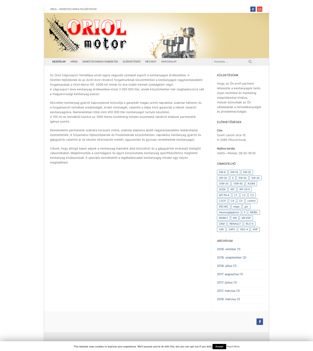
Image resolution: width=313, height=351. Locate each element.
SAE (221, 229)
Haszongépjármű (229, 212)
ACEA (222, 189)
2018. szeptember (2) (232, 257)
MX (235, 217)
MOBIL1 (223, 217)
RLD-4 (249, 223)
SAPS (232, 229)
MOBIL (254, 212)
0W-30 (223, 177)
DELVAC (223, 206)
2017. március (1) (228, 291)
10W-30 (223, 183)
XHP (255, 229)
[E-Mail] (259, 9)
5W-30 (255, 177)
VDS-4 (244, 229)
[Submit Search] (250, 61)
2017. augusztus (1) (230, 274)
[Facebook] (253, 9)
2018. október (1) (229, 249)
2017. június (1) (227, 282)
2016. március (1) (228, 299)
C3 (252, 195)
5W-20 (243, 177)
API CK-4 (244, 189)
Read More (233, 346)
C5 (241, 200)
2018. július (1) (227, 266)
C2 (243, 195)
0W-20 (247, 172)
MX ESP (246, 217)
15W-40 (238, 183)
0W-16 (234, 172)
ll (244, 212)
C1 (235, 195)
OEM (222, 223)
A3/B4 (251, 183)
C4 (232, 200)
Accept (219, 346)
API (232, 189)
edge (236, 206)
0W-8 (222, 172)
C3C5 (222, 200)
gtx (246, 206)
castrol (251, 200)
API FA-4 (224, 195)
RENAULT (235, 223)
